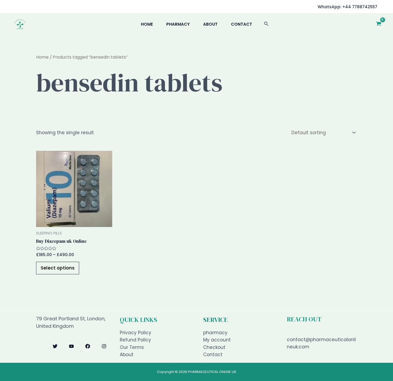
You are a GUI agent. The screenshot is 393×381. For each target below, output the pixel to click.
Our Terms (132, 347)
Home (147, 24)
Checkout (214, 347)
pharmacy (178, 24)
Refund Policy (135, 340)
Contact (241, 24)
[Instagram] (104, 346)
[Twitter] (55, 346)
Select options (58, 268)
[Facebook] (87, 346)
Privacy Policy (135, 332)
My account (217, 340)
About (210, 24)
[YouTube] (71, 346)
